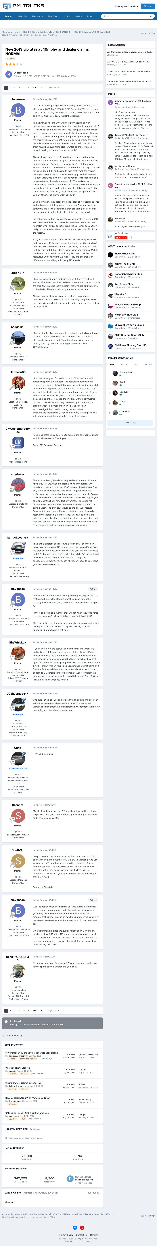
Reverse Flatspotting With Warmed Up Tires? (27, 1098)
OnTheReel (124, 411)
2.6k (19, 669)
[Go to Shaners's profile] (18, 816)
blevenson (22, 72)
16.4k (19, 774)
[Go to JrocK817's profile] (18, 284)
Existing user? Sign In (126, 6)
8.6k (19, 831)
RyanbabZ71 (123, 138)
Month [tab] (124, 364)
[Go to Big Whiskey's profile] (18, 653)
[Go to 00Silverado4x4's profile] (18, 704)
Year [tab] (136, 364)
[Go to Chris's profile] (18, 758)
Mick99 (11, 1071)
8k (19, 564)
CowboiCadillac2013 (18, 1056)
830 (19, 501)
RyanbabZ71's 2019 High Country (131, 135)
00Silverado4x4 (18, 693)
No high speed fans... (125, 166)
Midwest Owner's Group (129, 324)
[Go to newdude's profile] (115, 393)
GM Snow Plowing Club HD (131, 345)
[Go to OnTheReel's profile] (115, 412)
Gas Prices (120, 218)
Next (35, 88)
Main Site (22, 16)
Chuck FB (122, 190)
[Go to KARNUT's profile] (110, 219)
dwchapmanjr (14, 1101)
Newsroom (37, 16)
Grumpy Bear (125, 372)
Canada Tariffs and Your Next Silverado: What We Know (128, 71)
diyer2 (122, 382)
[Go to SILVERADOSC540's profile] (18, 971)
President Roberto (84, 1179)
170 (19, 354)
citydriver (17, 474)
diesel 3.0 (120, 294)
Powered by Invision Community (79, 1241)
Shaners (17, 805)
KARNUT (122, 221)
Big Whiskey (17, 642)
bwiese (121, 107)
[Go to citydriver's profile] (18, 485)
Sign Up (147, 6)
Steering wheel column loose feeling (23, 1083)
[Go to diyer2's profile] (115, 383)
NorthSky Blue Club (126, 314)
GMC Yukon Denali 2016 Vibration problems (27, 1113)
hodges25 (17, 327)
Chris (17, 747)
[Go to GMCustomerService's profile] (18, 443)
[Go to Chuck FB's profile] (110, 185)
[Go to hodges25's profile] (18, 338)
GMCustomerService (18, 430)
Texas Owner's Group (128, 304)
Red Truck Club (124, 284)
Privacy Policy (66, 1235)
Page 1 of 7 (53, 88)
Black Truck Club (125, 253)
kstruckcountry (17, 537)
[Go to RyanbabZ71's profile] (110, 136)
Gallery (78, 16)
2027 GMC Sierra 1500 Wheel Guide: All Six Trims (127, 61)
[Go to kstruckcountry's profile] (18, 548)
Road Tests (53, 16)
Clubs (67, 16)
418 (19, 299)
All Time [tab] (148, 364)
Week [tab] (111, 364)
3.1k (19, 458)
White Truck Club (125, 263)
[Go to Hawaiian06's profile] (18, 383)
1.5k (19, 987)
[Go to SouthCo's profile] (18, 861)
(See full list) (94, 1193)
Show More (130, 422)
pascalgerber (14, 1116)
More (89, 16)
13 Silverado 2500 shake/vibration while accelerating (31, 1053)
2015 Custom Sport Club (129, 335)
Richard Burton (15, 1086)
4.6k (19, 720)
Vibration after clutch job (17, 1068)
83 (19, 126)
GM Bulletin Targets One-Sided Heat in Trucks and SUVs (129, 81)
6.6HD (82, 1084)
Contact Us (81, 1235)
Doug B (82, 1114)
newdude (123, 392)
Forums (8, 16)
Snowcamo (123, 169)
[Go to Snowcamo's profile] (110, 167)
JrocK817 (17, 272)
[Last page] (41, 88)
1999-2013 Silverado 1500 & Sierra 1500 (55, 76)
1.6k (19, 877)
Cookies (94, 1235)
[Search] (151, 16)
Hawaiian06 (18, 372)
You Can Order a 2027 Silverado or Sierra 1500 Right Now (129, 52)
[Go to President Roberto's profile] (70, 1178)
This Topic (139, 16)
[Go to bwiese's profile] (110, 102)
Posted (135, 107)
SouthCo (17, 850)
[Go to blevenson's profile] (8, 74)
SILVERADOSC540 (17, 958)
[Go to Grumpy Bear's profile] (115, 373)
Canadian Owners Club (128, 273)
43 (19, 399)
